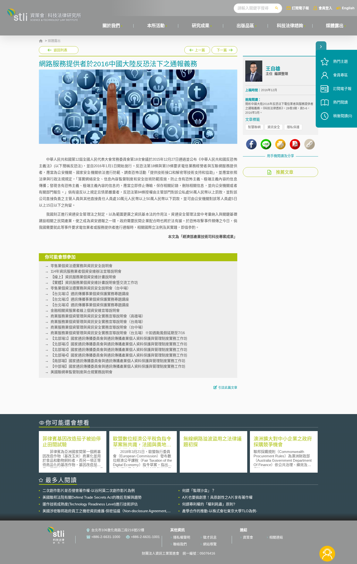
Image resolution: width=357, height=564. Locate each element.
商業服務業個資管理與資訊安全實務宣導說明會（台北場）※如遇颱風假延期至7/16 (118, 333)
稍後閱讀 (342, 116)
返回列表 (60, 50)
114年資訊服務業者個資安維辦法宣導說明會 (86, 271)
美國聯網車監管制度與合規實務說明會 (81, 372)
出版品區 (245, 26)
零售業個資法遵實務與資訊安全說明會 (81, 266)
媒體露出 (334, 26)
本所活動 (156, 26)
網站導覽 (210, 544)
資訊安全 (273, 127)
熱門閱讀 (340, 102)
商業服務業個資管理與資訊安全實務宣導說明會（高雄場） (98, 316)
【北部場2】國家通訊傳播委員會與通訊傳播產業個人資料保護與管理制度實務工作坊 (119, 344)
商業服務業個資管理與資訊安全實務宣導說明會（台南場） (98, 322)
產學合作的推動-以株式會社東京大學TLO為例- (219, 511)
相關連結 (276, 537)
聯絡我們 (180, 544)
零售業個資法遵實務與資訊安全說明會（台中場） (91, 288)
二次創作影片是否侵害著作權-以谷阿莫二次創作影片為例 (88, 490)
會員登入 (325, 8)
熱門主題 (340, 61)
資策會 (248, 537)
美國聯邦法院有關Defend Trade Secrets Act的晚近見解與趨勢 (92, 497)
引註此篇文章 (227, 387)
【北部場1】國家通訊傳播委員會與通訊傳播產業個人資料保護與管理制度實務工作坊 (119, 338)
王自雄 (273, 68)
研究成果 (200, 26)
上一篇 (197, 49)
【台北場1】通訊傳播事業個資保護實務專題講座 (90, 294)
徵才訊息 (210, 537)
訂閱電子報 (300, 8)
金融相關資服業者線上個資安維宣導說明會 (85, 310)
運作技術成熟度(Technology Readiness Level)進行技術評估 (90, 504)
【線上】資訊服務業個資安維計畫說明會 (83, 277)
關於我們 (111, 26)
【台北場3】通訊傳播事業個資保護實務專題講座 (90, 305)
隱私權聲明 (181, 537)
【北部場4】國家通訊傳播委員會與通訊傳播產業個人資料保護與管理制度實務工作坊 (119, 355)
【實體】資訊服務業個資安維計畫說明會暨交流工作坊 (94, 282)
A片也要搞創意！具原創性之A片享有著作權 (217, 497)
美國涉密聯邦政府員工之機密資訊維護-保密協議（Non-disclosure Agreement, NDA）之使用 (104, 511)
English (348, 8)
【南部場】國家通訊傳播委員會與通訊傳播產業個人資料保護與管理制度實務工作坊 (118, 361)
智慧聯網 (254, 127)
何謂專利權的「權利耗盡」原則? (208, 504)
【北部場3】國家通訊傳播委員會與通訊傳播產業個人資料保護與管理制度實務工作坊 (119, 349)
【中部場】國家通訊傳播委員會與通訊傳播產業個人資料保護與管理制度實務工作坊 (118, 366)
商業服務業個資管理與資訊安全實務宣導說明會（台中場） (98, 327)
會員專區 (340, 75)
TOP (327, 538)
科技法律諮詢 (290, 26)
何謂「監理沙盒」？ (198, 490)
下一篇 (224, 49)
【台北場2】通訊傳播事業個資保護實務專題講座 (90, 299)
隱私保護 (293, 127)
